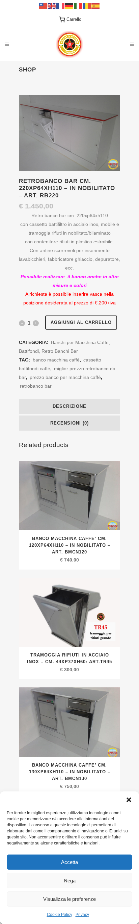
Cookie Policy (59, 914)
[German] (69, 5)
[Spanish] (95, 5)
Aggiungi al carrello (81, 322)
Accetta (69, 862)
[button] (129, 799)
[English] (52, 5)
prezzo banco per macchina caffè (65, 377)
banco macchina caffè (56, 359)
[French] (60, 5)
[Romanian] (87, 5)
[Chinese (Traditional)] (43, 5)
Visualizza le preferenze (69, 899)
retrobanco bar (36, 386)
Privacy (82, 914)
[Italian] (78, 5)
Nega (70, 880)
